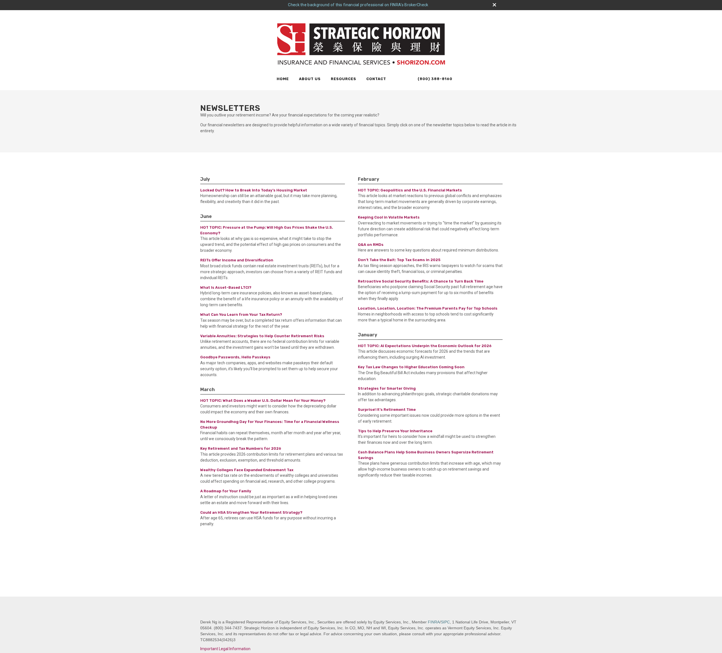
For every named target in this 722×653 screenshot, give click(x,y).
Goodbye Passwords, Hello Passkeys (235, 357)
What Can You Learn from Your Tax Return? (241, 314)
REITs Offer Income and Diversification (236, 260)
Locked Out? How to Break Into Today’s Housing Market (253, 190)
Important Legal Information (225, 649)
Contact (376, 79)
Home (283, 79)
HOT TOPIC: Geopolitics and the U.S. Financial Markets (410, 190)
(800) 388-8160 (434, 79)
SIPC (445, 622)
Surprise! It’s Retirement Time (387, 409)
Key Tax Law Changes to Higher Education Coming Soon (411, 367)
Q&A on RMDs (371, 244)
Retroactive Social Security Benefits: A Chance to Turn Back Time (420, 281)
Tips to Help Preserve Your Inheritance (395, 431)
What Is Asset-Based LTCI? (225, 287)
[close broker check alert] (494, 5)
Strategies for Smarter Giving (387, 388)
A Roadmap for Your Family (225, 491)
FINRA (434, 622)
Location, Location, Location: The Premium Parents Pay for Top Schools (428, 308)
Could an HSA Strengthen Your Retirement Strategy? (251, 512)
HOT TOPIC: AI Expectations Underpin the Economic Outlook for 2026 (425, 346)
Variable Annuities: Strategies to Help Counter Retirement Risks (262, 336)
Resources (343, 79)
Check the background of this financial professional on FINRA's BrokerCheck (358, 5)
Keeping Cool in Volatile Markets (389, 217)
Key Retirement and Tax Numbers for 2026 (240, 448)
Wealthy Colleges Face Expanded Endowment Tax (246, 470)
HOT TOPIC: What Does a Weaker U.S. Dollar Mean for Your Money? (262, 400)
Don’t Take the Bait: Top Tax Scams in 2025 (399, 260)
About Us (310, 79)
